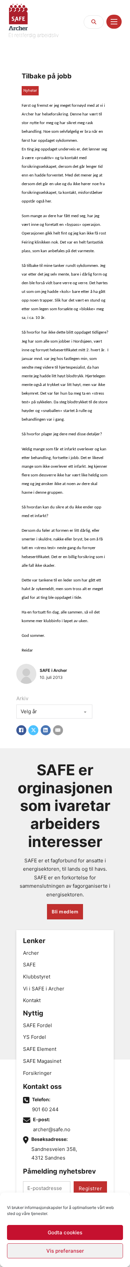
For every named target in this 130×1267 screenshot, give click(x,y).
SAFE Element (39, 1049)
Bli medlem (65, 911)
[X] (33, 730)
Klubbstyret (36, 976)
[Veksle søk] (94, 22)
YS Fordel (34, 1037)
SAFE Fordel (37, 1025)
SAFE (29, 964)
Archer (31, 953)
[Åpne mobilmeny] (114, 21)
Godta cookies (65, 1232)
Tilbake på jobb (47, 76)
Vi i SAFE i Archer (43, 988)
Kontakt (32, 1000)
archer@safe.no (51, 1129)
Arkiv (22, 698)
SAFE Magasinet (42, 1061)
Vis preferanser (65, 1251)
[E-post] (58, 730)
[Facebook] (21, 730)
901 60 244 (45, 1109)
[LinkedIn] (46, 730)
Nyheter (30, 90)
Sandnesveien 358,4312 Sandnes (54, 1153)
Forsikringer (37, 1073)
